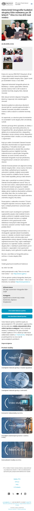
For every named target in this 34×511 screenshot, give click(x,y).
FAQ (17, 484)
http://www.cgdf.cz (19, 274)
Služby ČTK (17, 479)
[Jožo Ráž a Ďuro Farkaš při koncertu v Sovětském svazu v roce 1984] (7, 66)
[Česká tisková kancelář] (8, 3)
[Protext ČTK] (17, 498)
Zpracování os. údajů (17, 503)
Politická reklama (27, 503)
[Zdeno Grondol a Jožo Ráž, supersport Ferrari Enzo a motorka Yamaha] (8, 51)
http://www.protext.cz (23, 282)
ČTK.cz (17, 482)
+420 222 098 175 (16, 502)
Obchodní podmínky (7, 503)
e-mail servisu (20, 335)
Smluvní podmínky (22, 509)
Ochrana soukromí (12, 509)
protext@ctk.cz (6, 502)
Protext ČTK (28, 502)
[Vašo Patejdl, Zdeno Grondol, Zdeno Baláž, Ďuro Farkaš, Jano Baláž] (18, 59)
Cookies (17, 505)
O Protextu (17, 487)
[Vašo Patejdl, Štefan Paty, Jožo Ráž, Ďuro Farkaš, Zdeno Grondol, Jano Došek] (8, 59)
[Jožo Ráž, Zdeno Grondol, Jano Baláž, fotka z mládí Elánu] (18, 51)
